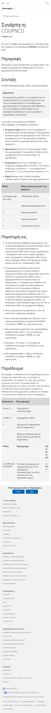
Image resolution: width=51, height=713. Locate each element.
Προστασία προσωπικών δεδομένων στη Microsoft (17, 678)
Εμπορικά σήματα (8, 705)
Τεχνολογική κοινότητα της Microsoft (13, 644)
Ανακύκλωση (6, 542)
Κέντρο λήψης (7, 530)
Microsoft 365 (7, 512)
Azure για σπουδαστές (9, 583)
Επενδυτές (6, 682)
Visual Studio (6, 659)
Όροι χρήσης (40, 701)
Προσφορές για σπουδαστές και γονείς (14, 580)
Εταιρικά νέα (6, 674)
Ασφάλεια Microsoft (8, 598)
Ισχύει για (7, 36)
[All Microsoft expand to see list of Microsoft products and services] (3, 3)
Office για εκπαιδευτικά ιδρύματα (12, 572)
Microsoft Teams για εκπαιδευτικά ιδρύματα (16, 564)
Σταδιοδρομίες (7, 670)
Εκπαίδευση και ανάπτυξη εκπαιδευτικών (15, 576)
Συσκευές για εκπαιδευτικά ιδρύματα (13, 560)
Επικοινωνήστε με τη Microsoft (12, 701)
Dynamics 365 (7, 606)
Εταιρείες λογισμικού (9, 655)
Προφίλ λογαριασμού (9, 526)
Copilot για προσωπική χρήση (11, 508)
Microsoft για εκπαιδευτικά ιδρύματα (14, 557)
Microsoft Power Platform (10, 651)
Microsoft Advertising (9, 614)
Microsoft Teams (7, 621)
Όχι (32, 491)
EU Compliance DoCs (40, 705)
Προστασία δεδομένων (29, 701)
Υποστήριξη (7, 8)
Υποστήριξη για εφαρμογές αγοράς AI (14, 640)
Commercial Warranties (9, 546)
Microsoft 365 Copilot (9, 617)
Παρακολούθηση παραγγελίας (11, 538)
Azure (4, 602)
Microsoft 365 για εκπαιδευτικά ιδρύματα (15, 568)
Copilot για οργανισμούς (10, 504)
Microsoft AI (6, 594)
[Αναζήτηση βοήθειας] (8, 3)
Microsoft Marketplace (9, 648)
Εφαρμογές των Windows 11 (11, 515)
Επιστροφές (6, 534)
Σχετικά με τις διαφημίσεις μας (23, 705)
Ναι (18, 491)
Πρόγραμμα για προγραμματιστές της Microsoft (17, 632)
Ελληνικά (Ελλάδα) (11, 688)
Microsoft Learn (7, 636)
